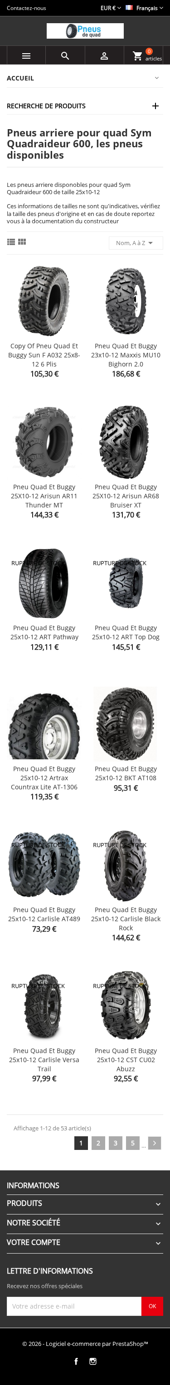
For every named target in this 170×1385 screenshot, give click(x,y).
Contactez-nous (26, 8)
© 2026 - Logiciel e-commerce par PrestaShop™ (85, 1343)
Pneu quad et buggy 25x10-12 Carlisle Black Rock (125, 918)
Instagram (93, 1361)
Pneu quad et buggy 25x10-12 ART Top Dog (126, 632)
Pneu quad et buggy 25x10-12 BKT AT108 (126, 773)
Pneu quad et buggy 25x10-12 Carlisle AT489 (44, 914)
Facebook (76, 1361)
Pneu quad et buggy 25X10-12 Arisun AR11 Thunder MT (44, 495)
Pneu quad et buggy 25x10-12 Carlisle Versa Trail (44, 1059)
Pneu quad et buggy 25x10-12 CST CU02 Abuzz (126, 1059)
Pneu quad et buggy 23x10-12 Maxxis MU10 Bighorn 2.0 (125, 354)
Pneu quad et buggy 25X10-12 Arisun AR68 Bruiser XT (125, 495)
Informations (33, 1185)
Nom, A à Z (136, 242)
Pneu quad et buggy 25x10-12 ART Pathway (44, 632)
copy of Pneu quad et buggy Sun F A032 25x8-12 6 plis (44, 354)
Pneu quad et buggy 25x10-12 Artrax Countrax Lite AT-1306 (44, 777)
